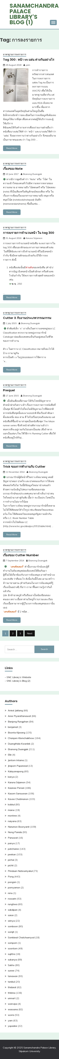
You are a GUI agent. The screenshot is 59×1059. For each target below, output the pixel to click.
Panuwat (13, 837)
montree (12, 815)
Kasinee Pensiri (16, 787)
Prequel (9, 390)
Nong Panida (15, 832)
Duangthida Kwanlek (19, 743)
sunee (11, 970)
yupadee (12, 1025)
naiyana (12, 821)
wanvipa (12, 1003)
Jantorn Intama (16, 760)
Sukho (11, 965)
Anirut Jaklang (15, 710)
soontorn (13, 948)
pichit (11, 865)
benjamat (13, 726)
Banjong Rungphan (18, 721)
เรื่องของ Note (13, 169)
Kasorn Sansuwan (18, 793)
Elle (10, 754)
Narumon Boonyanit (18, 826)
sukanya (12, 959)
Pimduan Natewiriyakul (20, 870)
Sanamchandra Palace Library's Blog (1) (34, 14)
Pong (11, 876)
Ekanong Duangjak (32, 174)
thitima (11, 992)
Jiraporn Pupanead (18, 765)
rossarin (12, 898)
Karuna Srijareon (34, 238)
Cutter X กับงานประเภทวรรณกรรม (27, 318)
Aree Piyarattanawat (19, 715)
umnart (12, 998)
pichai (11, 859)
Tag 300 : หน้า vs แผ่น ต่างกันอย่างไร (28, 59)
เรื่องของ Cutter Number (21, 555)
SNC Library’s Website (19, 677)
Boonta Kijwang (16, 732)
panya (11, 843)
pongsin (12, 882)
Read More (11, 148)
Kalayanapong (15, 771)
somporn (12, 942)
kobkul (11, 804)
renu (10, 893)
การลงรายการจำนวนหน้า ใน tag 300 (28, 233)
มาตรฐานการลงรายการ (14, 54)
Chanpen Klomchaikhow (21, 738)
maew (11, 810)
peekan (12, 854)
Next (29, 633)
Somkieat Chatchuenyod (21, 937)
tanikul (11, 981)
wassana (13, 1009)
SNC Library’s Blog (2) (18, 680)
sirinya (11, 920)
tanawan (13, 976)
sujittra (11, 953)
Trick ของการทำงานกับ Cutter (24, 466)
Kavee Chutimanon (18, 799)
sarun (11, 915)
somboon (13, 926)
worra (11, 1014)
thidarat (12, 987)
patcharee (13, 848)
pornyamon (14, 887)
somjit (11, 931)
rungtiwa (12, 904)
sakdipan (13, 909)
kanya (11, 776)
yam (28, 65)
